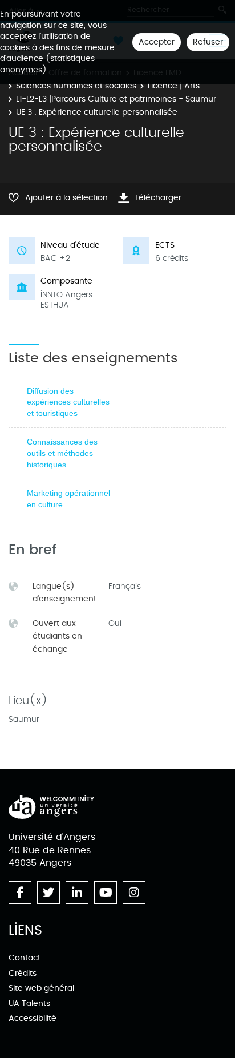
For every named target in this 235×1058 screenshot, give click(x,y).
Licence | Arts (174, 86)
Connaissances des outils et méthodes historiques (62, 453)
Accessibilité (32, 1018)
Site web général (41, 988)
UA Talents (29, 1003)
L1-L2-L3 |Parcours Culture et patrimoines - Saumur (116, 99)
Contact (24, 958)
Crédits (23, 973)
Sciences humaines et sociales (76, 86)
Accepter (157, 42)
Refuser (208, 42)
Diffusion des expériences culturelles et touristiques (68, 402)
